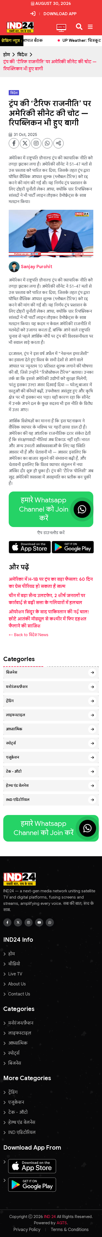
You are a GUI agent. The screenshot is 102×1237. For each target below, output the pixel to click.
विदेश (22, 55)
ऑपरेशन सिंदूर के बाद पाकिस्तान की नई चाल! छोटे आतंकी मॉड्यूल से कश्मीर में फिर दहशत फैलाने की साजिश (49, 619)
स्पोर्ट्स (11, 743)
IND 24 (50, 1216)
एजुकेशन (12, 757)
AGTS (62, 1222)
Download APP (60, 13)
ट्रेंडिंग (10, 701)
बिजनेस (11, 672)
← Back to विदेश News (28, 634)
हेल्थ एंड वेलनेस (17, 785)
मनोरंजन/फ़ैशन (16, 686)
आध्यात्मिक (14, 729)
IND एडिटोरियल (17, 799)
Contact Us (19, 994)
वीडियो (14, 964)
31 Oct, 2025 (25, 134)
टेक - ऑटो (13, 771)
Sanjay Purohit (36, 266)
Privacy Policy (26, 1229)
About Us (17, 984)
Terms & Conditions (70, 1229)
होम (6, 55)
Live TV (15, 974)
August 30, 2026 (53, 3)
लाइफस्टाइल (15, 715)
